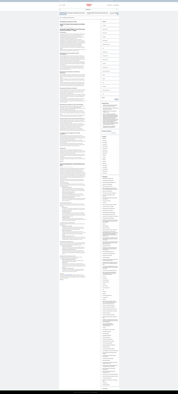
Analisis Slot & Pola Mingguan (107, 184)
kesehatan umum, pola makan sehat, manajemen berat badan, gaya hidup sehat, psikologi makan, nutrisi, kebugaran (110, 221)
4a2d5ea (62, 27)
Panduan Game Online (106, 227)
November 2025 (105, 148)
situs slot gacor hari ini (106, 44)
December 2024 (105, 169)
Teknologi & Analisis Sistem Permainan (109, 329)
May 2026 (104, 138)
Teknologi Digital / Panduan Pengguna (108, 348)
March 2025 (104, 163)
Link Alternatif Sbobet (68, 274)
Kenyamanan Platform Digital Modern (108, 218)
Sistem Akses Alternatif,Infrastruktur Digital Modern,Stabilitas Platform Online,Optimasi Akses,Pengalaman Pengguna (109, 273)
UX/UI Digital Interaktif (106, 384)
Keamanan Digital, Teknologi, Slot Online (109, 214)
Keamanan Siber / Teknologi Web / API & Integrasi (110, 216)
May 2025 (104, 159)
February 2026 (105, 142)
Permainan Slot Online (106, 257)
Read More (61, 161)
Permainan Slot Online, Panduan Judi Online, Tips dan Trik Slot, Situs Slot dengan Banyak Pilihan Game (110, 263)
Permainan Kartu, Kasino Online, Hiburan (109, 253)
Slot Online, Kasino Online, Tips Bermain (109, 307)
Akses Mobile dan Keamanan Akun (108, 178)
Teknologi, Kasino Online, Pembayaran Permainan (110, 374)
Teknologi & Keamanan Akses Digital (108, 341)
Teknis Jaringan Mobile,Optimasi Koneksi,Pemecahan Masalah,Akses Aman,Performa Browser (108, 324)
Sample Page (88, 9)
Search (103, 97)
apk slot (104, 78)
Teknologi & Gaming (106, 333)
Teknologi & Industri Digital (107, 335)
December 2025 (105, 146)
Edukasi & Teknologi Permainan (107, 186)
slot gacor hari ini (105, 55)
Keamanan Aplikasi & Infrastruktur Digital (109, 212)
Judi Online (104, 202)
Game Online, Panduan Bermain (107, 191)
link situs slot (105, 32)
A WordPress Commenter (107, 132)
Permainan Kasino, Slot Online (107, 255)
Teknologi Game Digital (106, 360)
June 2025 (104, 157)
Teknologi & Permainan (106, 346)
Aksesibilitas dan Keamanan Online (108, 180)
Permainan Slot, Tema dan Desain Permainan (109, 270)
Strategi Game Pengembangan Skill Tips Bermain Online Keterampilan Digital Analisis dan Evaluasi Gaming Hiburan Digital (110, 320)
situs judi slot (105, 278)
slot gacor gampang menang (107, 295)
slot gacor (77, 60)
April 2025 (104, 161)
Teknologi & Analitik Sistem (107, 331)
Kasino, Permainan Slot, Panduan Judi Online (109, 204)
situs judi (104, 276)
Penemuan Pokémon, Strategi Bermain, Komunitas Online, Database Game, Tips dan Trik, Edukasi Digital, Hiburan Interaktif (110, 242)
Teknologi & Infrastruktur (106, 337)
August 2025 (104, 153)
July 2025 (104, 155)
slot (103, 48)
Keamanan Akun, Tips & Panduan (108, 210)
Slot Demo (104, 291)
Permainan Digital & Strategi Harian (108, 251)
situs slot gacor (105, 29)
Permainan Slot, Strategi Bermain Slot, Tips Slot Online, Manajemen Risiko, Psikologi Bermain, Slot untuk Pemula (110, 267)
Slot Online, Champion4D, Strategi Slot (108, 305)
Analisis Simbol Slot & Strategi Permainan (109, 182)
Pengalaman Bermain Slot (107, 245)
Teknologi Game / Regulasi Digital (108, 358)
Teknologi (104, 327)
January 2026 (105, 144)
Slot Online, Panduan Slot (106, 312)
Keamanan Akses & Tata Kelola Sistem (109, 208)
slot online (104, 299)
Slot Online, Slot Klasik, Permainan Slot (109, 314)
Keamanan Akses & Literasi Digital (108, 206)
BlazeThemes (95, 392)
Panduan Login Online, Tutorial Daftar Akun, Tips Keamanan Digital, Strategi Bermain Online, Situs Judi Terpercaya (110, 238)
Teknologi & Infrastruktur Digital (107, 339)
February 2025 (105, 165)
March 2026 (104, 140)
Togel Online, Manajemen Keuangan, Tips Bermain (110, 376)
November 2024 (105, 171)
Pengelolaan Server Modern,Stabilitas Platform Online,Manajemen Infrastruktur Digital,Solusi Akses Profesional (110, 248)
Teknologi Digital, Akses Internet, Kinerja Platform (110, 350)
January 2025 (105, 167)
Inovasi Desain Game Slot (107, 200)
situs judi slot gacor (106, 280)
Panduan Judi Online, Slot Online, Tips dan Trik (110, 229)
